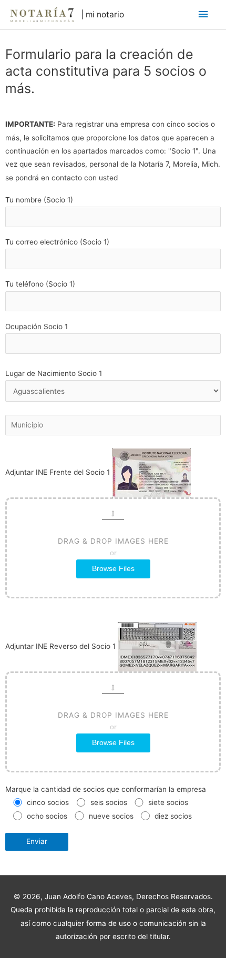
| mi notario (102, 14)
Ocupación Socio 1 (36, 326)
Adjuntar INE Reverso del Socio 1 (87, 694)
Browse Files (113, 569)
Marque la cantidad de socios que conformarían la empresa (105, 789)
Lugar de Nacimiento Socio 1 (53, 373)
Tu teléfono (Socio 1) (40, 284)
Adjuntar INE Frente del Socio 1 (87, 520)
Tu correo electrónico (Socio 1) (57, 242)
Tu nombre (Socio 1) (39, 200)
